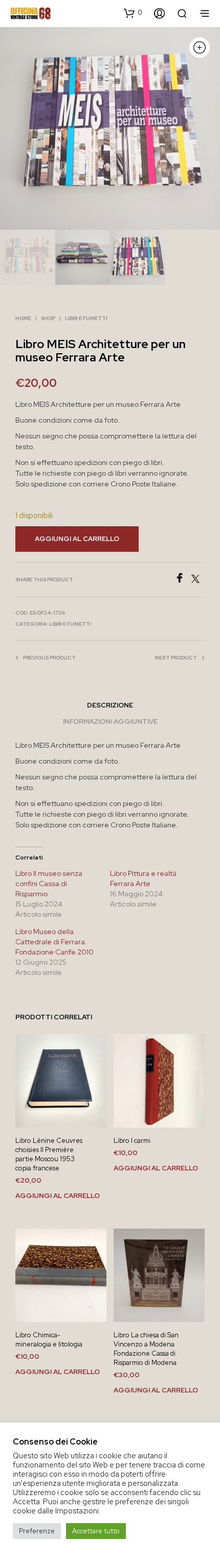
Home (23, 318)
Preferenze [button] (37, 1531)
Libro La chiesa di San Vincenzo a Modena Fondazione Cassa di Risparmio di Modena (146, 1349)
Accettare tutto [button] (96, 1531)
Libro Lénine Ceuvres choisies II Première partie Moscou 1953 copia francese (48, 1154)
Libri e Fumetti (86, 318)
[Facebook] (182, 580)
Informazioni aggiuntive (110, 721)
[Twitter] (198, 580)
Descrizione (110, 705)
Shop (48, 318)
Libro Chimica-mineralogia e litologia (48, 1340)
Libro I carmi (132, 1140)
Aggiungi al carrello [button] (57, 1195)
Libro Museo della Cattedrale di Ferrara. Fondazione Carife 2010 (54, 942)
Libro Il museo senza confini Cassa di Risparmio (48, 883)
